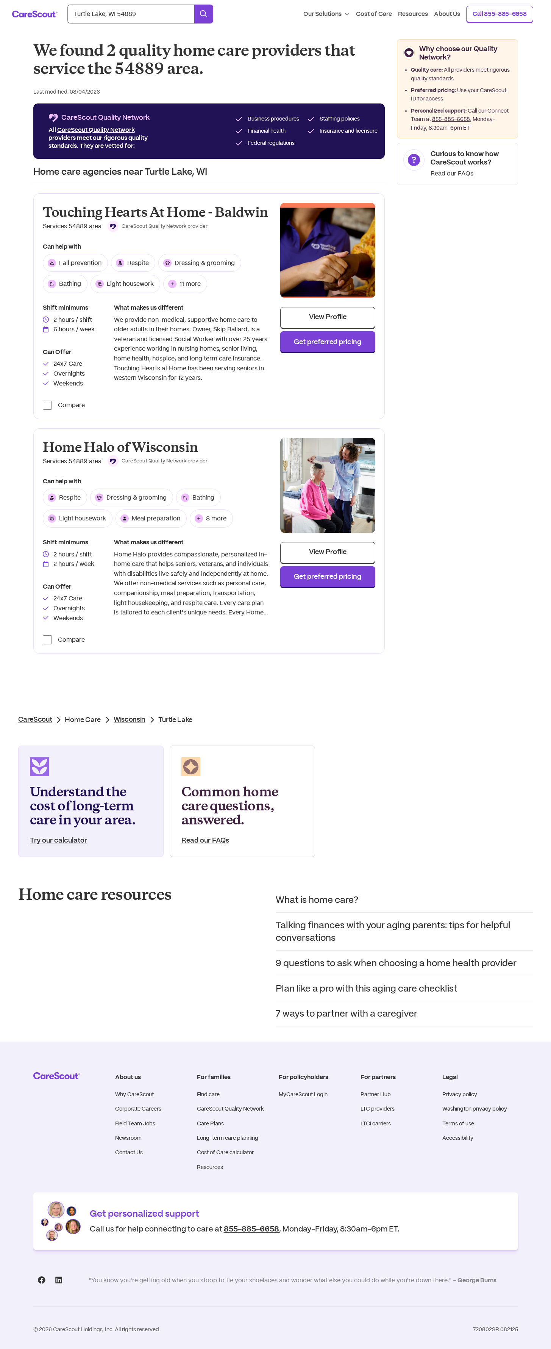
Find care (208, 1094)
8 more (216, 518)
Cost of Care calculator (225, 1152)
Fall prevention (80, 263)
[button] (158, 226)
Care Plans (210, 1123)
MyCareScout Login (303, 1094)
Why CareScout (134, 1094)
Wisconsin (129, 719)
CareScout (35, 719)
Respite (138, 263)
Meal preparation (156, 518)
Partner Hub (376, 1094)
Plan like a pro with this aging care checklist (366, 988)
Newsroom (128, 1138)
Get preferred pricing (327, 342)
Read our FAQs (452, 173)
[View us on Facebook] (41, 1279)
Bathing (70, 283)
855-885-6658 (451, 119)
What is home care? (317, 900)
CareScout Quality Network (230, 1109)
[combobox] (130, 14)
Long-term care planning (227, 1138)
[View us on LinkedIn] (58, 1279)
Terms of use (458, 1123)
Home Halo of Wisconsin (120, 447)
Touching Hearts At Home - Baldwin (155, 212)
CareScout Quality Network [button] (96, 130)
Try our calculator (58, 840)
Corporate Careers (138, 1109)
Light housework (130, 283)
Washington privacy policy (474, 1109)
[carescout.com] (35, 14)
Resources (210, 1167)
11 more (190, 283)
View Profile (328, 317)
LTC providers (378, 1109)
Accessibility (457, 1138)
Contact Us (129, 1152)
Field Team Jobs (135, 1123)
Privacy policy (459, 1094)
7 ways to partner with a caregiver (346, 1013)
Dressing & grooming (205, 263)
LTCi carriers (376, 1123)
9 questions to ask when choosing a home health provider (396, 963)
